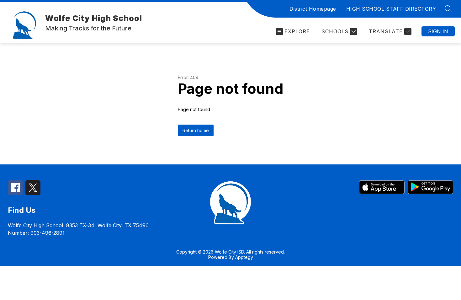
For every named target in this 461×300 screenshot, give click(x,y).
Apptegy (244, 257)
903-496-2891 (47, 233)
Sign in (438, 31)
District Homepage (312, 9)
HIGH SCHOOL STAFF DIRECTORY (391, 9)
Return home (196, 130)
